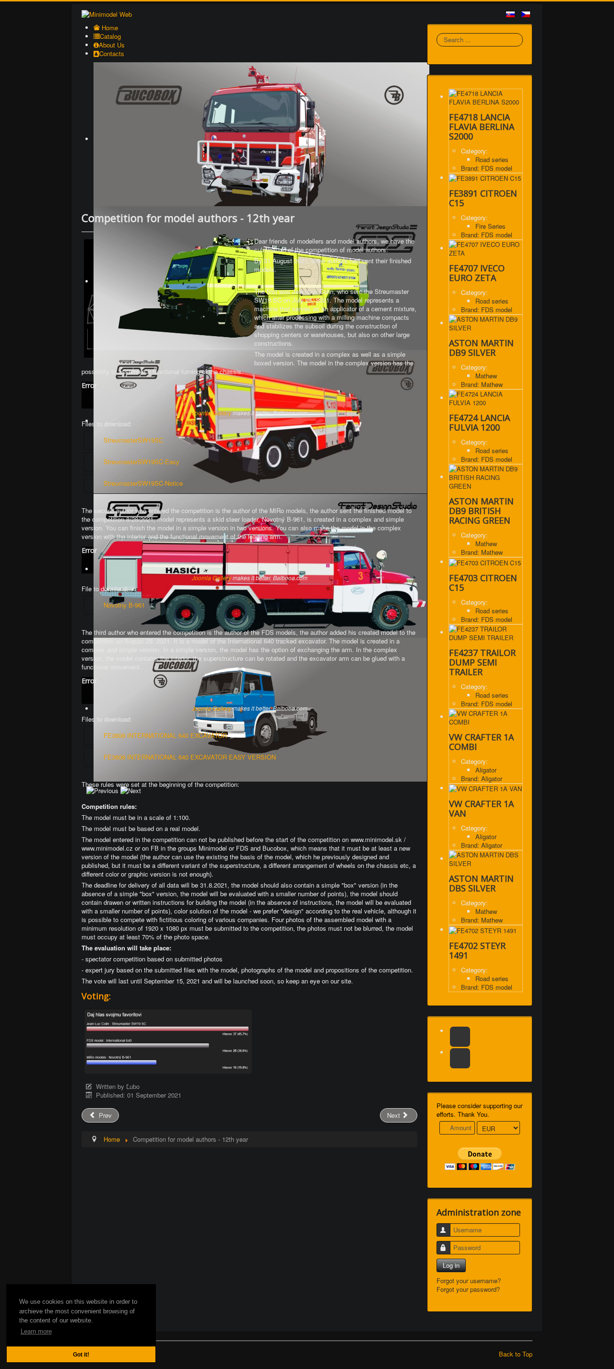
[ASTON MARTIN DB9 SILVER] (485, 323)
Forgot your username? (469, 1280)
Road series (491, 159)
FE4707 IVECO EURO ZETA (477, 272)
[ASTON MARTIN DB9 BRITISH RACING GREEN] (485, 476)
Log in (451, 1265)
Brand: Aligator (481, 778)
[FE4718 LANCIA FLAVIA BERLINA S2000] (485, 96)
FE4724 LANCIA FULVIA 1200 (479, 422)
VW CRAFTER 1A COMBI (481, 741)
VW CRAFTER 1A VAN (481, 808)
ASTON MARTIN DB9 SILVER (481, 347)
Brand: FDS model (486, 168)
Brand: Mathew (482, 384)
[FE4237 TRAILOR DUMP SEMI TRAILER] (485, 632)
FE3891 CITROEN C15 (483, 198)
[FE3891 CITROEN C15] (485, 177)
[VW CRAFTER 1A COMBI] (485, 716)
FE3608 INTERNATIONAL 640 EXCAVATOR (165, 735)
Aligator (485, 769)
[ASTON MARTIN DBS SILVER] (485, 858)
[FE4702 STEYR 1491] (483, 929)
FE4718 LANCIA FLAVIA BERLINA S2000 (481, 126)
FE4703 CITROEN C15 (483, 582)
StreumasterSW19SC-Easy (141, 461)
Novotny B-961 (124, 604)
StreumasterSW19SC (133, 440)
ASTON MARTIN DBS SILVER (481, 883)
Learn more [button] (36, 1331)
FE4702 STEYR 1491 (477, 950)
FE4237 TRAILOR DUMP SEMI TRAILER (482, 662)
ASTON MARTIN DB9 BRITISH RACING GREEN (481, 510)
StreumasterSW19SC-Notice (143, 483)
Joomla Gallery (211, 413)
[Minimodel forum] (460, 1058)
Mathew (486, 375)
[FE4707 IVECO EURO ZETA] (485, 248)
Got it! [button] (81, 1354)
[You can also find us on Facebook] (460, 1037)
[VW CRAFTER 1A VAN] (485, 788)
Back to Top (515, 1353)
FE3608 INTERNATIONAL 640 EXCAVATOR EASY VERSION (190, 756)
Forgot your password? (468, 1289)
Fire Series (490, 226)
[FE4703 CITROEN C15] (485, 561)
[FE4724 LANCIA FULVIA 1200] (485, 397)
